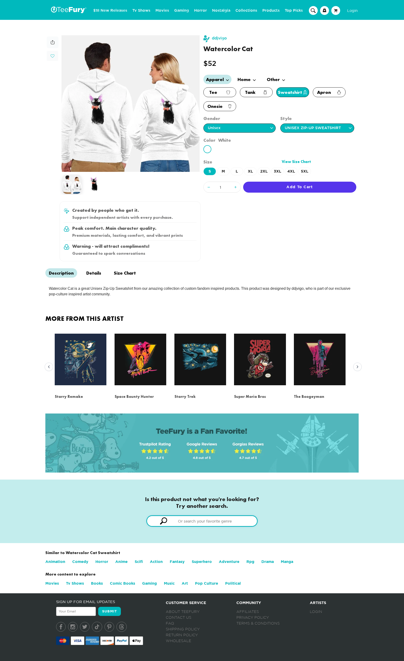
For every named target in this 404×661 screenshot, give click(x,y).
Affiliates (247, 612)
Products (271, 10)
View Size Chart (296, 161)
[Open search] (313, 10)
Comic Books (122, 583)
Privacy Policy (252, 617)
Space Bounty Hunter (134, 396)
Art (185, 583)
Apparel (215, 79)
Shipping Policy (183, 629)
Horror (200, 10)
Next (356, 367)
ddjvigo (219, 38)
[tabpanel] (130, 103)
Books (97, 583)
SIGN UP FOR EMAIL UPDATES (85, 601)
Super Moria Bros (250, 396)
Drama (267, 561)
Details (93, 273)
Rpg (250, 561)
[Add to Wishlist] (52, 56)
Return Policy (182, 635)
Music (169, 583)
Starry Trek (185, 396)
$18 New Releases (110, 10)
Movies (162, 10)
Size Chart (125, 273)
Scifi (139, 561)
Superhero (202, 561)
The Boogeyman (309, 396)
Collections (246, 10)
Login (352, 10)
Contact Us (178, 617)
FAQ (170, 623)
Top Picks (294, 10)
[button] (52, 55)
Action (156, 561)
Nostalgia (221, 10)
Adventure (229, 561)
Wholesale (178, 641)
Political (233, 583)
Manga (287, 561)
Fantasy (177, 561)
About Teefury (182, 612)
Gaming (181, 10)
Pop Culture (206, 583)
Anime (121, 561)
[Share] (52, 46)
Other (274, 79)
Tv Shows (141, 10)
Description (61, 273)
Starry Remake (69, 396)
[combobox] (202, 521)
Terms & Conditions (258, 623)
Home (245, 79)
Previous (47, 367)
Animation (55, 561)
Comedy (80, 561)
